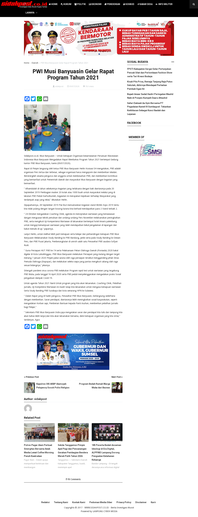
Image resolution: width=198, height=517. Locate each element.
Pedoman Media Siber (100, 502)
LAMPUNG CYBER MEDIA (105, 511)
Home (26, 63)
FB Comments (74, 479)
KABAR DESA (146, 4)
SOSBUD (129, 4)
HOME (54, 4)
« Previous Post (31, 377)
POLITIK (81, 4)
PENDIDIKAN (113, 4)
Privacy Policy (123, 502)
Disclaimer (141, 502)
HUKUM (67, 4)
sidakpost (59, 86)
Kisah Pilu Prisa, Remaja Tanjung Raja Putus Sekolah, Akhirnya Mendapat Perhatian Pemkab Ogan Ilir (149, 85)
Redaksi (45, 502)
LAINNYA (30, 12)
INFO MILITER (165, 4)
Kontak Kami (78, 502)
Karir (153, 502)
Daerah (35, 63)
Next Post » (117, 377)
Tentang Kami (61, 502)
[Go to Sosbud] (172, 62)
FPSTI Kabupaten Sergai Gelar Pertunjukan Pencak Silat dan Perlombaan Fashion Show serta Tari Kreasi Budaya (149, 73)
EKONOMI (96, 4)
